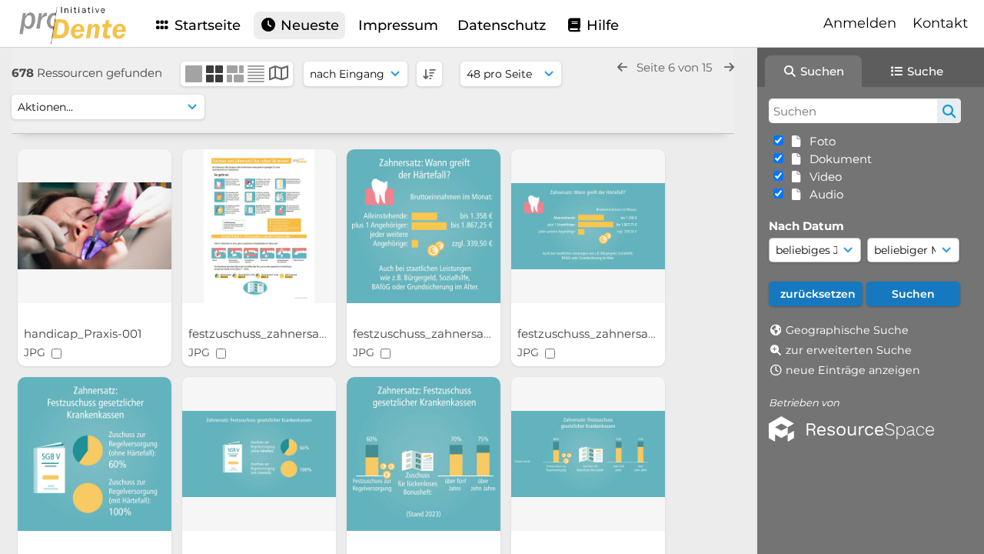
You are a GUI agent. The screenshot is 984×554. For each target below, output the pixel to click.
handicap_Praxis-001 (84, 333)
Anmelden (859, 23)
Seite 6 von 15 (676, 67)
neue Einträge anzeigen (853, 370)
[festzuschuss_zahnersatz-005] (588, 226)
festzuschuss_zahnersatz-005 (602, 333)
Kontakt (940, 23)
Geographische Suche (847, 330)
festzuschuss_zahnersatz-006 (438, 333)
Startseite (206, 25)
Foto (819, 141)
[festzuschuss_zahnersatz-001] (588, 454)
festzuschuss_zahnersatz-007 (274, 333)
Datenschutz (501, 25)
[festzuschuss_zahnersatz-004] (94, 454)
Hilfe (601, 25)
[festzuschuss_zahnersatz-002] (423, 454)
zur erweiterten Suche (849, 350)
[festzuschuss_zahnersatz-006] (423, 226)
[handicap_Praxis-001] (94, 226)
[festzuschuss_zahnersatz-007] (259, 226)
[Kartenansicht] (279, 75)
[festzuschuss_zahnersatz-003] (259, 454)
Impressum (398, 25)
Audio (823, 194)
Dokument (837, 159)
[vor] (729, 67)
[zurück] (622, 67)
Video (822, 176)
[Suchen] (949, 110)
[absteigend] (429, 74)
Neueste (308, 25)
